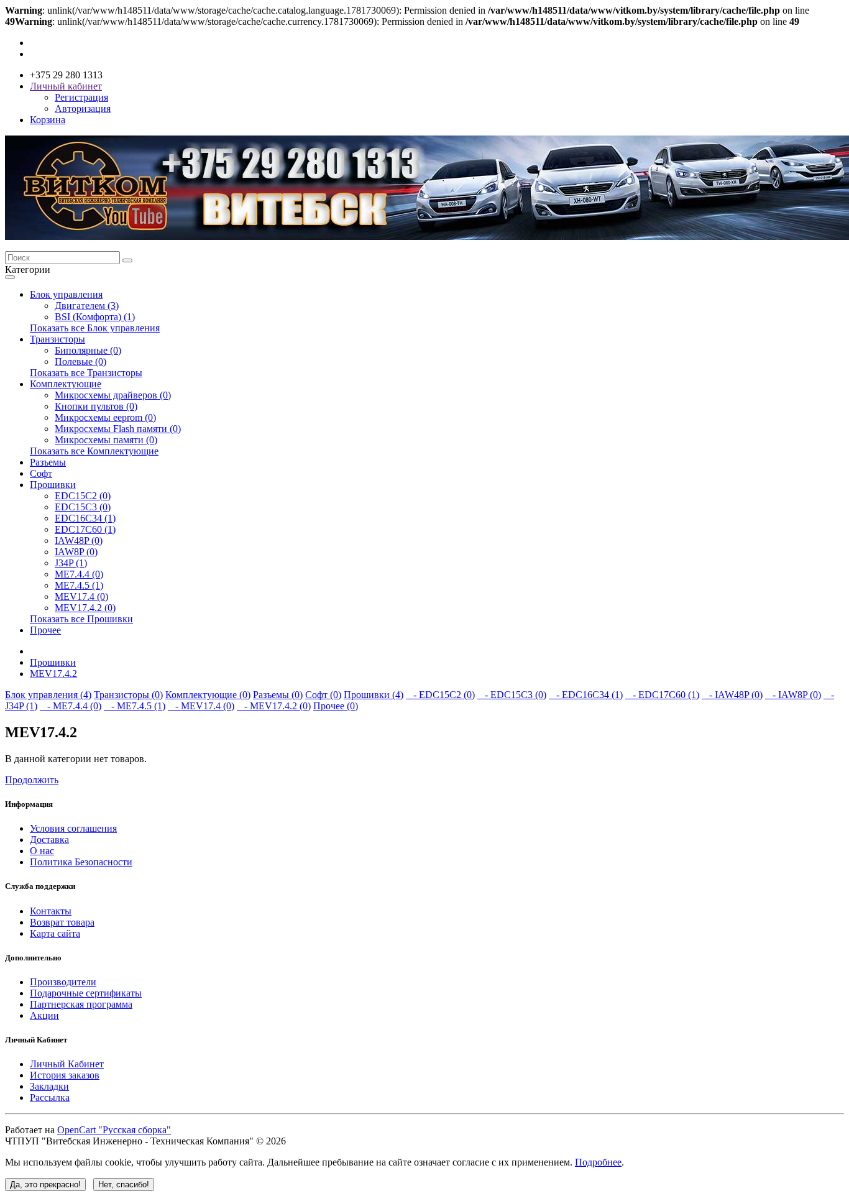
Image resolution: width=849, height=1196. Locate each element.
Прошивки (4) (373, 694)
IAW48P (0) (79, 540)
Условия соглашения (73, 828)
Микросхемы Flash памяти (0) (118, 428)
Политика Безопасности (81, 862)
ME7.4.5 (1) (79, 585)
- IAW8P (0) (793, 694)
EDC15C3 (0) (83, 507)
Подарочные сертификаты (86, 993)
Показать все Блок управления (95, 328)
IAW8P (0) (76, 551)
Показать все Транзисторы (86, 372)
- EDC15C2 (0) (440, 694)
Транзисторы (57, 339)
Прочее (45, 630)
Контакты (50, 911)
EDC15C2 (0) (83, 495)
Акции (44, 1015)
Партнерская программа (81, 1004)
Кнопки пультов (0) (96, 406)
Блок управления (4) (48, 694)
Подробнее (598, 1162)
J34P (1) (71, 563)
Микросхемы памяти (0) (106, 440)
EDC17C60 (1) (85, 529)
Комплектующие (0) (207, 694)
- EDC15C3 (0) (511, 694)
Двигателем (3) (87, 305)
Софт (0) (323, 694)
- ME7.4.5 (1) (134, 706)
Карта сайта (55, 933)
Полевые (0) (80, 361)
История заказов (64, 1075)
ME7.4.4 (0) (79, 574)
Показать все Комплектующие (94, 451)
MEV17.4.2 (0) (85, 607)
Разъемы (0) (278, 694)
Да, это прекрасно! (45, 1184)
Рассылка (50, 1097)
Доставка (49, 839)
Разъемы (48, 462)
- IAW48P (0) (732, 694)
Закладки (49, 1086)
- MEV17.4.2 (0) (274, 706)
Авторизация (83, 108)
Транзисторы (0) (128, 694)
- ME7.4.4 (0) (70, 706)
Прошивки (53, 484)
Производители (63, 982)
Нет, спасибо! (123, 1184)
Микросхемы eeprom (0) (105, 417)
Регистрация (81, 97)
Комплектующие (65, 384)
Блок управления (66, 294)
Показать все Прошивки (81, 619)
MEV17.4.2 (53, 673)
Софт (41, 473)
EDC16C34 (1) (85, 518)
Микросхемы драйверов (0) (113, 395)
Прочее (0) (335, 706)
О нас (42, 850)
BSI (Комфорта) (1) (95, 316)
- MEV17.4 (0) (201, 706)
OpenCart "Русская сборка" (114, 1130)
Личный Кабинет (67, 1064)
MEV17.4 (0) (81, 596)
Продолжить (31, 780)
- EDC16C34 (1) (586, 694)
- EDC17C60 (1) (662, 694)
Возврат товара (62, 922)
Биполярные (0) (88, 350)
